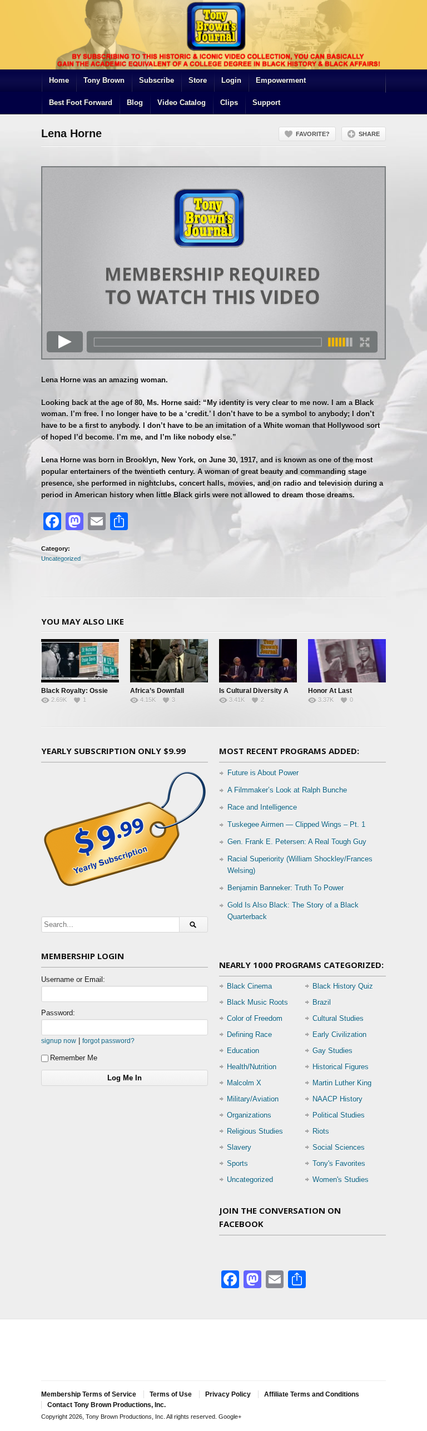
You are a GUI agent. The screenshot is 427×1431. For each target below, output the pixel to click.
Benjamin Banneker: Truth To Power (285, 888)
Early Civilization (339, 1034)
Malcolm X (244, 1083)
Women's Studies (340, 1179)
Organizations (249, 1115)
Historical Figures (340, 1067)
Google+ (230, 1416)
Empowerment (281, 80)
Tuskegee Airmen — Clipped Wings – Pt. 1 (296, 824)
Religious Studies (255, 1131)
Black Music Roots (257, 1002)
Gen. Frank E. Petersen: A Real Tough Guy (296, 841)
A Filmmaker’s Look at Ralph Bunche (287, 790)
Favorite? (313, 134)
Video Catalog (181, 102)
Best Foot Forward (80, 102)
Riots (320, 1131)
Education (243, 1050)
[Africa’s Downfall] (169, 661)
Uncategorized (61, 558)
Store (197, 80)
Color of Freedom (254, 1018)
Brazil (321, 1002)
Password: (58, 1013)
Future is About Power (263, 773)
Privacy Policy (228, 1394)
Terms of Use (171, 1394)
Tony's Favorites (338, 1163)
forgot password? (108, 1040)
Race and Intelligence (262, 807)
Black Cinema (249, 986)
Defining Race (249, 1034)
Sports (237, 1163)
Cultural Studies (338, 1018)
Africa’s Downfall (157, 691)
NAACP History (337, 1099)
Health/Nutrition (251, 1067)
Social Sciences (338, 1147)
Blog (135, 102)
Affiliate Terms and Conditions (311, 1394)
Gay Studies (332, 1050)
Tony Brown (104, 80)
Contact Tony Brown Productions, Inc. (106, 1405)
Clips (229, 102)
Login (231, 80)
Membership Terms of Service (88, 1394)
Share (369, 134)
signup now (58, 1040)
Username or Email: (73, 979)
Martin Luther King (341, 1083)
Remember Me (73, 1058)
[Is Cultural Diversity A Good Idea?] (257, 661)
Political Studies (338, 1115)
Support (266, 102)
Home (59, 80)
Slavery (239, 1147)
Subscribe (156, 80)
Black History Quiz (342, 986)
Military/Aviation (253, 1099)
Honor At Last (330, 691)
